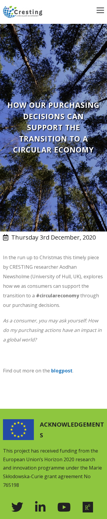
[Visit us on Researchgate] (89, 507)
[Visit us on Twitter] (18, 507)
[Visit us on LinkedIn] (41, 507)
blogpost (62, 370)
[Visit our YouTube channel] (65, 507)
